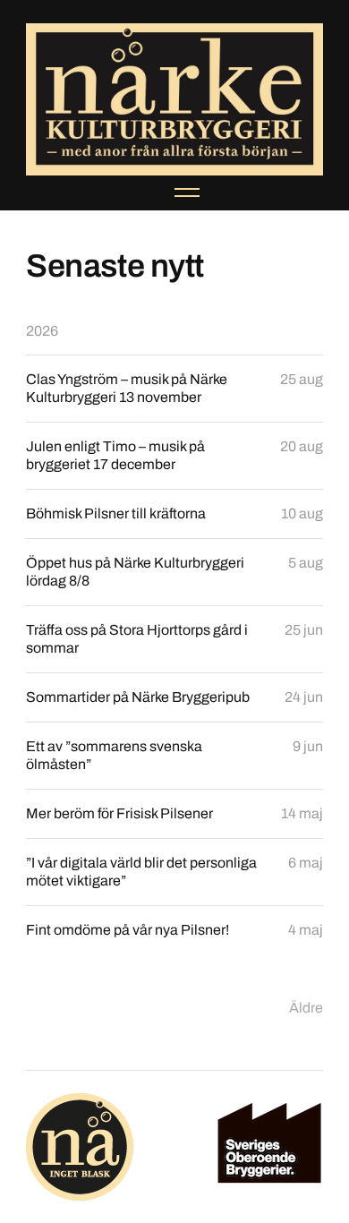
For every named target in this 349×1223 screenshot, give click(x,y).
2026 (42, 330)
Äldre (306, 1007)
